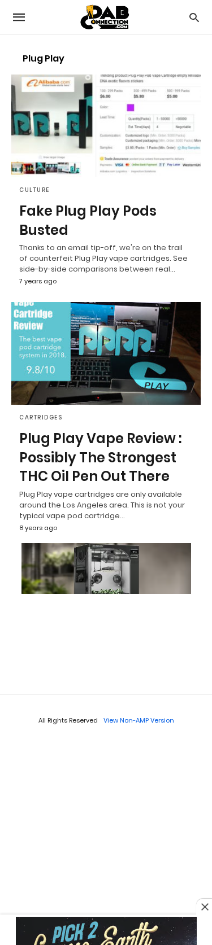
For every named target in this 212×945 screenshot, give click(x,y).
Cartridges (40, 417)
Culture (34, 190)
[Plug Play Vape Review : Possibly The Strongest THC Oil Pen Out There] (106, 353)
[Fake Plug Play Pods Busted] (106, 126)
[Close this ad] (204, 907)
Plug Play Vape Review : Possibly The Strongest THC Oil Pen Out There (100, 457)
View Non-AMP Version (138, 720)
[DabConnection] (105, 17)
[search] (194, 17)
